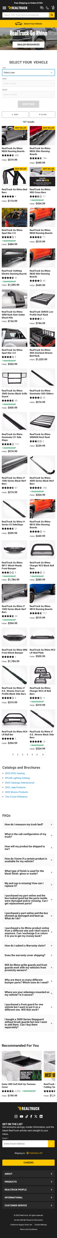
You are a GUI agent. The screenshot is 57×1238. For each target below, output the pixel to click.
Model (4, 90)
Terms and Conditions (28, 1229)
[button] (28, 824)
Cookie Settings (40, 1225)
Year (4, 68)
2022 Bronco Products (16, 792)
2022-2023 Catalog (15, 773)
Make (4, 79)
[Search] (52, 15)
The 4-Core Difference (16, 796)
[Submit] (51, 1143)
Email (5, 1138)
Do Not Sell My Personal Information (28, 1220)
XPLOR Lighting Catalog (17, 778)
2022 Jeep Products (15, 787)
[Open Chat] (42, 7)
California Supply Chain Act (21, 1225)
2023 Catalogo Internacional (19, 782)
